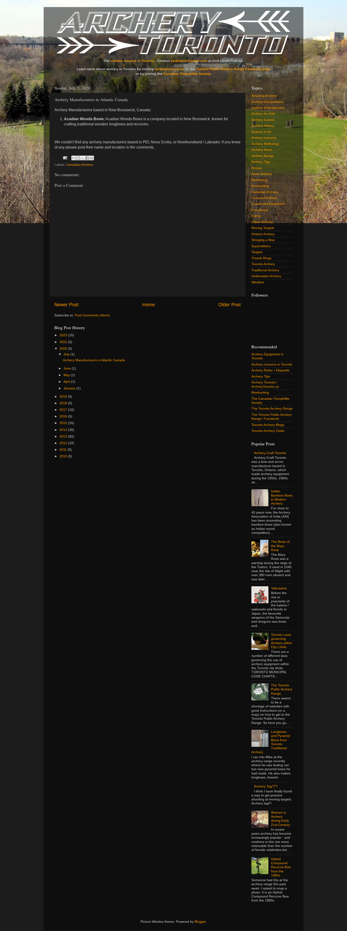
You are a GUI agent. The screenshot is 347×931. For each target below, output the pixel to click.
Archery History (262, 126)
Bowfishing (259, 180)
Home (148, 304)
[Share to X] (82, 158)
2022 (63, 342)
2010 (63, 456)
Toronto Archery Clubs (267, 431)
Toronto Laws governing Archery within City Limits (281, 641)
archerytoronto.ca (169, 69)
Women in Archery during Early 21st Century (280, 819)
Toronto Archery (263, 264)
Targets (256, 252)
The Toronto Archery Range (272, 408)
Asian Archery (261, 174)
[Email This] (73, 158)
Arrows (256, 168)
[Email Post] (64, 157)
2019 (63, 396)
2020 (63, 348)
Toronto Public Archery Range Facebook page (233, 69)
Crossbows (259, 210)
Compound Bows (264, 198)
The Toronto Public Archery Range (281, 689)
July (66, 354)
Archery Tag (260, 162)
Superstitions (261, 246)
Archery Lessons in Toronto (271, 364)
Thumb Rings (261, 258)
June (67, 368)
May (67, 375)
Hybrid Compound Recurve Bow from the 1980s (281, 867)
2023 (63, 335)
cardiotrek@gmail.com (189, 61)
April (67, 381)
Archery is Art (261, 132)
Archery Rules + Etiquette (270, 370)
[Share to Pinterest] (91, 158)
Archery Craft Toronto (270, 453)
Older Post (229, 304)
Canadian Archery (79, 164)
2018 (63, 403)
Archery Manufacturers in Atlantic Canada (94, 360)
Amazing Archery (264, 96)
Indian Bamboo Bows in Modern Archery (281, 497)
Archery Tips (260, 376)
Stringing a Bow (263, 240)
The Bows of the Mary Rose (280, 546)
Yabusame (279, 588)
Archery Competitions (267, 102)
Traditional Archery (265, 270)
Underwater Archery (266, 276)
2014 (63, 430)
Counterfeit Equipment (268, 204)
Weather (257, 282)
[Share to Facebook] (87, 158)
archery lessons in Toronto (132, 61)
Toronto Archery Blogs (267, 425)
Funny (256, 216)
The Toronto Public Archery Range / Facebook (271, 417)
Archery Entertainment (268, 108)
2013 (63, 436)
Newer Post (66, 304)
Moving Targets (262, 228)
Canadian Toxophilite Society (187, 74)
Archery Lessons (263, 138)
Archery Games (263, 120)
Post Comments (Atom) (92, 315)
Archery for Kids (263, 113)
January (69, 388)
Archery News (261, 150)
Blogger (200, 921)
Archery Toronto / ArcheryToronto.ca (265, 384)
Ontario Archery (263, 234)
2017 (63, 410)
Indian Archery (262, 222)
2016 (63, 416)
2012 (63, 443)
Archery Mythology (265, 144)
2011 (63, 449)
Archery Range (262, 156)
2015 (63, 423)
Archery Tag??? (266, 786)
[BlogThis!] (78, 158)
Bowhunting (260, 186)
